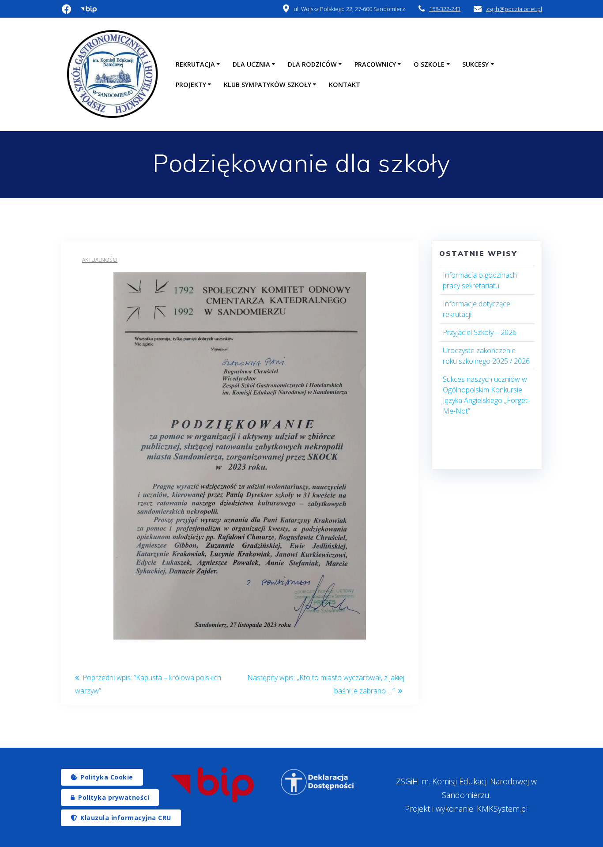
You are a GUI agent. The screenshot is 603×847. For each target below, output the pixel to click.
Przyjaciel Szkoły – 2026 (479, 332)
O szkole (429, 64)
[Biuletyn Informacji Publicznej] (212, 784)
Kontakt (344, 84)
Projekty (191, 84)
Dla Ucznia (251, 64)
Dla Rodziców (312, 64)
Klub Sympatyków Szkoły (267, 84)
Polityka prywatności (113, 797)
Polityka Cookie (106, 777)
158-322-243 (444, 9)
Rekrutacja (195, 64)
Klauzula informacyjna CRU (125, 817)
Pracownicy (375, 64)
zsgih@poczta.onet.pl (514, 9)
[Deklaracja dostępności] (318, 782)
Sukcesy (475, 64)
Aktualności (99, 260)
